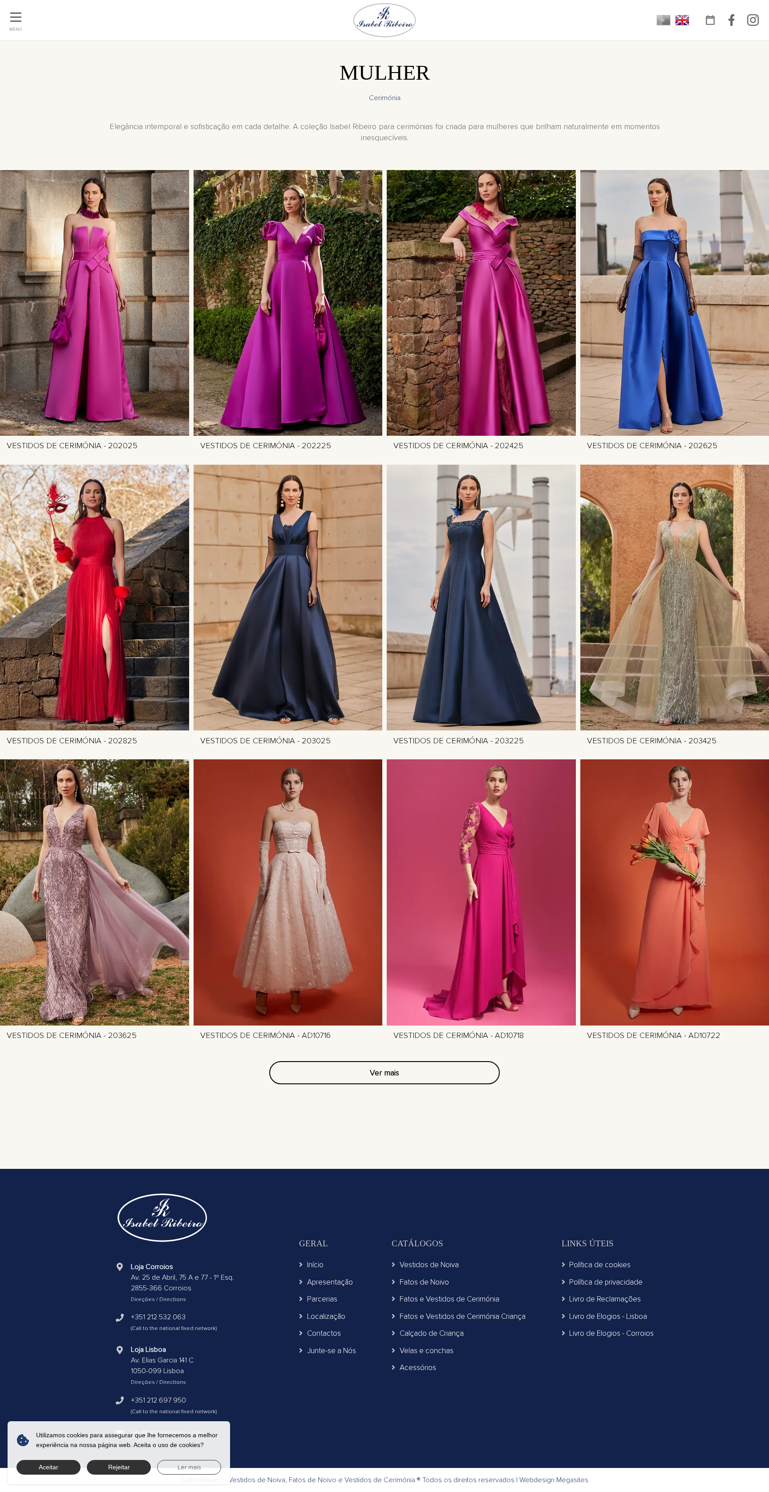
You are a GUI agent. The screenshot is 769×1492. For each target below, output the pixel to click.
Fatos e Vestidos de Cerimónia (449, 1299)
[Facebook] (731, 20)
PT (663, 20)
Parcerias (322, 1299)
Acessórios (418, 1367)
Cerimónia (385, 97)
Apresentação (330, 1282)
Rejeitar (119, 1467)
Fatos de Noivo (424, 1282)
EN (682, 20)
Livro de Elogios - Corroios (611, 1333)
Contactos (324, 1333)
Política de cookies (600, 1264)
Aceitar (48, 1467)
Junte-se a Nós (331, 1350)
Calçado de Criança (432, 1333)
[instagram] (752, 20)
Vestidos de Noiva (429, 1264)
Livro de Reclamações (605, 1299)
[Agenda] (710, 20)
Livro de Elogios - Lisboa (608, 1316)
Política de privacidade (606, 1282)
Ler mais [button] (189, 1467)
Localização (326, 1316)
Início (315, 1264)
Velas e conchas (426, 1350)
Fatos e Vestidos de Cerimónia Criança (463, 1316)
